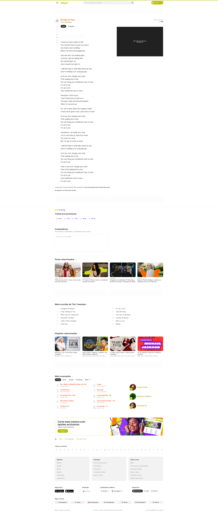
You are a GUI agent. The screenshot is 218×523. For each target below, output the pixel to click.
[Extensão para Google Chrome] (86, 491)
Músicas (59, 463)
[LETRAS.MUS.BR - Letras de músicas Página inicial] (64, 2)
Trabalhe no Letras (136, 475)
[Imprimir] (57, 37)
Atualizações (60, 475)
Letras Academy (109, 210)
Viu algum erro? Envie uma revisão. (65, 190)
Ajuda (132, 463)
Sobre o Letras (134, 472)
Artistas (59, 466)
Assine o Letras (98, 475)
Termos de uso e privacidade (139, 466)
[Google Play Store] (59, 491)
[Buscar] (132, 2)
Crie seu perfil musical (100, 463)
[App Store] (69, 491)
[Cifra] (57, 34)
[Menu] (57, 2)
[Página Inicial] (56, 439)
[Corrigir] (57, 40)
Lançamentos (61, 478)
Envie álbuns (97, 466)
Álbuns (59, 469)
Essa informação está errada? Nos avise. (97, 187)
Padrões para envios (136, 478)
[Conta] (161, 2)
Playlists (59, 472)
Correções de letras (100, 472)
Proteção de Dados (136, 469)
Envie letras (97, 469)
